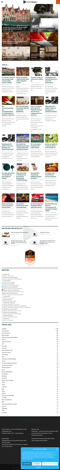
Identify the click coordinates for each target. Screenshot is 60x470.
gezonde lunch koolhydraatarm (10, 277)
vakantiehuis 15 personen (9, 302)
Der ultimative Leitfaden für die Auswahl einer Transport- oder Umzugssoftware (47, 242)
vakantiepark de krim (8, 315)
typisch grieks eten (7, 299)
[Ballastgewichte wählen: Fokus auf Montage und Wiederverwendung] (51, 100)
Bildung (4, 393)
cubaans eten (6, 274)
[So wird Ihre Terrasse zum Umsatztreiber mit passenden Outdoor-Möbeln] (8, 71)
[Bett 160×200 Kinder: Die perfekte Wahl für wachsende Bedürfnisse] (22, 100)
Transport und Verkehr (7, 365)
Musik (3, 391)
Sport (47, 68)
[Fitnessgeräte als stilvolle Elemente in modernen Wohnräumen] (51, 71)
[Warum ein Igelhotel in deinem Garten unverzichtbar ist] (51, 138)
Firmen (33, 164)
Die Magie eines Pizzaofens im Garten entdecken (50, 174)
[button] (57, 449)
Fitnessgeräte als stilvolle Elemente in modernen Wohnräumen (42, 28)
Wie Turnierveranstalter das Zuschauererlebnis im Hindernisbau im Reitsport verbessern (42, 41)
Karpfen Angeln (5, 438)
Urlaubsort (4, 378)
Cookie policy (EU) (20, 468)
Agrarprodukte (5, 335)
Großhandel (19, 164)
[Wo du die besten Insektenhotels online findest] (37, 138)
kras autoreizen (6, 280)
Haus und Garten (20, 97)
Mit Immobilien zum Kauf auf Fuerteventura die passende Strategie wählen (51, 207)
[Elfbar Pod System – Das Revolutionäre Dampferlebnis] (8, 197)
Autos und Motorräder (7, 350)
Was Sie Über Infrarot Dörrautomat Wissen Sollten (42, 438)
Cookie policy (38, 467)
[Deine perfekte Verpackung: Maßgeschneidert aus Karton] (37, 167)
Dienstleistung (5, 331)
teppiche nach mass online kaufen (11, 290)
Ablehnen (37, 463)
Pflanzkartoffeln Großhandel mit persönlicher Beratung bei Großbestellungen (21, 176)
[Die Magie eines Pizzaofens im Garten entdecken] (51, 167)
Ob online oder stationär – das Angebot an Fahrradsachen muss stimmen (18, 242)
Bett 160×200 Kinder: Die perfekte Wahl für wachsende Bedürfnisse (15, 57)
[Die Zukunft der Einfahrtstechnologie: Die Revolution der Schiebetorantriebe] (22, 138)
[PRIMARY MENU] (2, 2)
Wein (33, 194)
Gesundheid (5, 354)
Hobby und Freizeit (6, 341)
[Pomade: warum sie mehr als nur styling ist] (37, 71)
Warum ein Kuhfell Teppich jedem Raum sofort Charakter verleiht (15, 42)
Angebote (4, 68)
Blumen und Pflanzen (7, 399)
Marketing (4, 376)
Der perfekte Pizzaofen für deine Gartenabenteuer (22, 205)
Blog (47, 97)
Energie (4, 406)
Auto (3, 343)
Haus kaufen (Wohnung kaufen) (51, 194)
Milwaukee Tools (35, 429)
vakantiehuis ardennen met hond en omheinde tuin (15, 305)
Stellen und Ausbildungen (8, 395)
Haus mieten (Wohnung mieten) (9, 404)
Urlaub (3, 382)
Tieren (4, 97)
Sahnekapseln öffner (45, 232)
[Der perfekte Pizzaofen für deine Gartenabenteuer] (22, 197)
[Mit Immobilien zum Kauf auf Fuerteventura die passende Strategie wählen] (51, 197)
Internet (3, 339)
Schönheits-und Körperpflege (37, 68)
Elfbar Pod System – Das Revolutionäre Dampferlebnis (8, 205)
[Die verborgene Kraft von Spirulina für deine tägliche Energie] (8, 167)
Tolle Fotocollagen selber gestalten (19, 232)
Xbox (3, 410)
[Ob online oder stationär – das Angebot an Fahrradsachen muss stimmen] (6, 242)
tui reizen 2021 (6, 296)
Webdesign (4, 408)
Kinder (3, 384)
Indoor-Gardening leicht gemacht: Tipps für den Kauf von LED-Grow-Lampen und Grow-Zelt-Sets (44, 56)
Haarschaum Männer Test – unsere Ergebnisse (12, 433)
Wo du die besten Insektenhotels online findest (36, 145)
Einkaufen (4, 386)
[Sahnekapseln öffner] (35, 234)
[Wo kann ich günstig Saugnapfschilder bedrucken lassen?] (37, 197)
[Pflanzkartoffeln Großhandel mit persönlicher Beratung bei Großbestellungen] (22, 167)
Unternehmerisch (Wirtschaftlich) (10, 337)
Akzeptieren (26, 463)
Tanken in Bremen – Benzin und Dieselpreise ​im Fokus (14, 429)
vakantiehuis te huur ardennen (10, 309)
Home (14, 468)
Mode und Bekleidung (7, 371)
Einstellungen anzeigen (50, 463)
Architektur (4, 397)
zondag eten (6, 318)
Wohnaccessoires (20, 68)
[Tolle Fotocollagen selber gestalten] (6, 234)
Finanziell (4, 348)
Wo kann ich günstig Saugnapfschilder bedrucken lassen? (37, 205)
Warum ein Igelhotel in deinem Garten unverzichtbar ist (51, 145)
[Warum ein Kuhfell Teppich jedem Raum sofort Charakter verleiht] (22, 71)
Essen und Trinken (6, 352)
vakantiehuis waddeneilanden (10, 312)
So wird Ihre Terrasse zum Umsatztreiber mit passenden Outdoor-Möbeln (15, 28)
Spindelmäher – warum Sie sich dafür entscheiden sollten (44, 431)
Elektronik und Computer (8, 380)
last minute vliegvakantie (9, 283)
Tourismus (4, 346)
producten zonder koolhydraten (10, 287)
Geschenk (4, 412)
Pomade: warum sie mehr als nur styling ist (43, 15)
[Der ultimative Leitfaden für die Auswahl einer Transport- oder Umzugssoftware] (35, 242)
